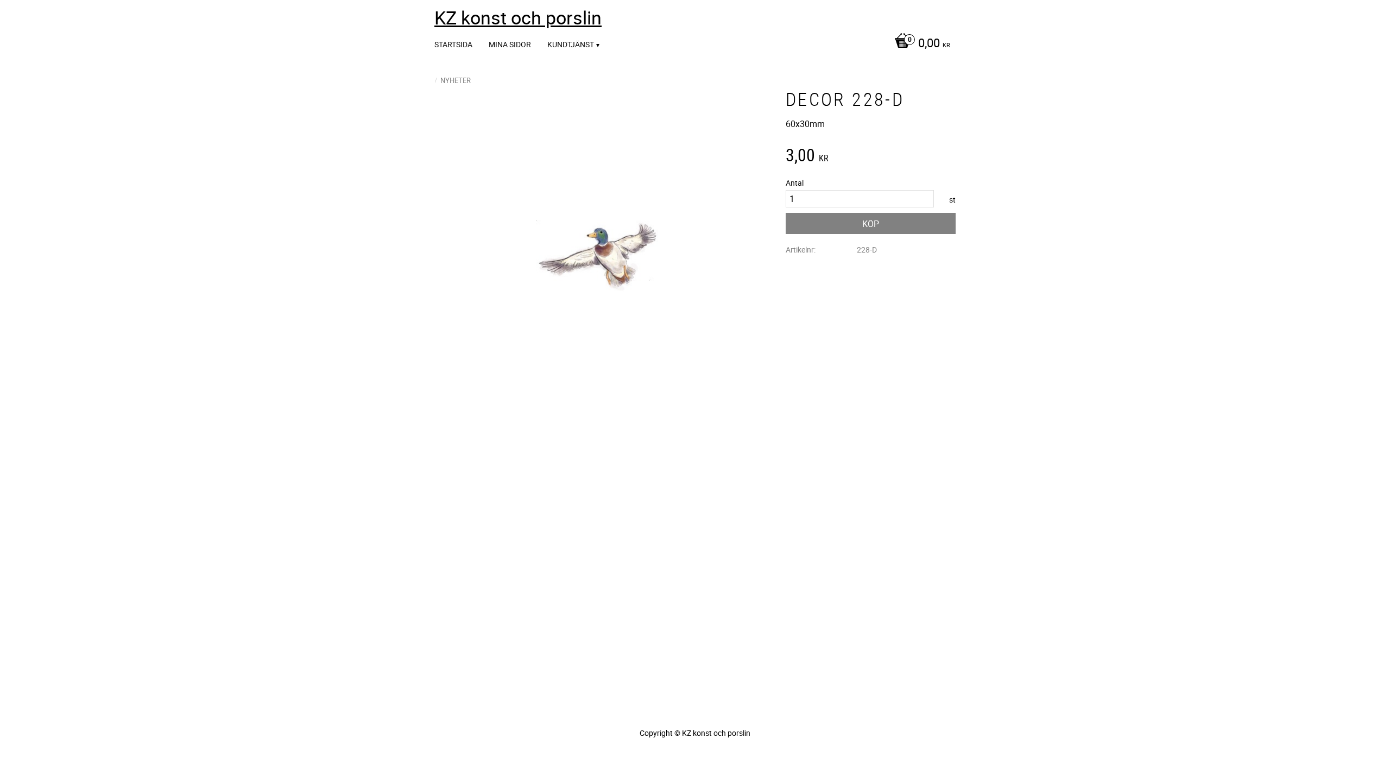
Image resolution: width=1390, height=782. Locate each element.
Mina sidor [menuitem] (510, 44)
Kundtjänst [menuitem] (570, 44)
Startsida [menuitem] (453, 44)
